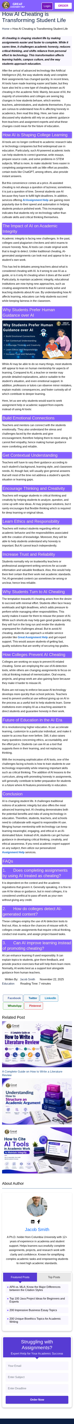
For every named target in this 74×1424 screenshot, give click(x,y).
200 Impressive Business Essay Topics (33, 1310)
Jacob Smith (27, 979)
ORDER (63, 5)
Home (5, 28)
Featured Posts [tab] (20, 1277)
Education (8, 983)
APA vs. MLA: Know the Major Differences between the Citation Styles (34, 1288)
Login (47, 6)
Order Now (37, 1399)
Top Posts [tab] (54, 1277)
